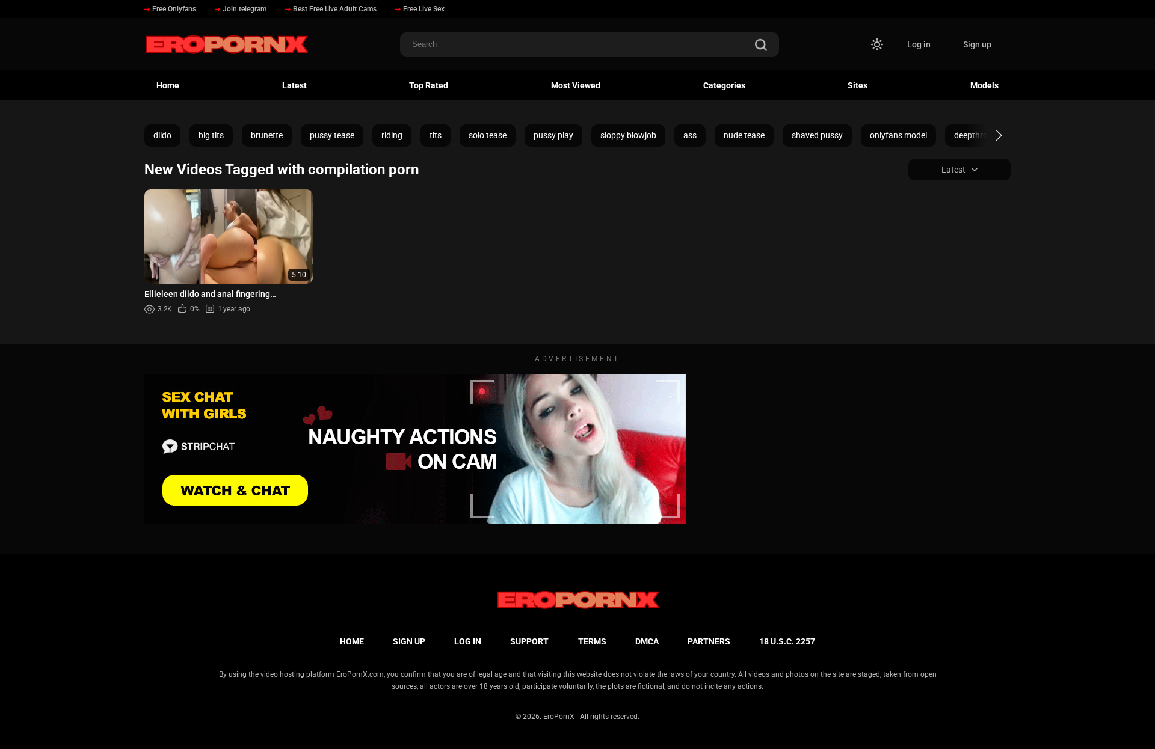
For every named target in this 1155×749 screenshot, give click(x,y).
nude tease (744, 135)
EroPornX (558, 716)
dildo (162, 135)
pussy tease (332, 135)
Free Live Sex (424, 9)
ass (690, 135)
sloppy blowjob (628, 135)
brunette (267, 135)
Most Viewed (575, 85)
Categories (724, 85)
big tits (211, 135)
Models (984, 85)
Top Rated (428, 85)
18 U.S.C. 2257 (787, 641)
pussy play (553, 135)
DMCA (647, 641)
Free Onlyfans (174, 9)
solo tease (488, 135)
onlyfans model (898, 135)
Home (167, 85)
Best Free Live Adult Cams (335, 9)
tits (436, 135)
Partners (709, 641)
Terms (592, 641)
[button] (988, 135)
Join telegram (244, 9)
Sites (857, 85)
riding (391, 135)
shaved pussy (817, 135)
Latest (294, 85)
